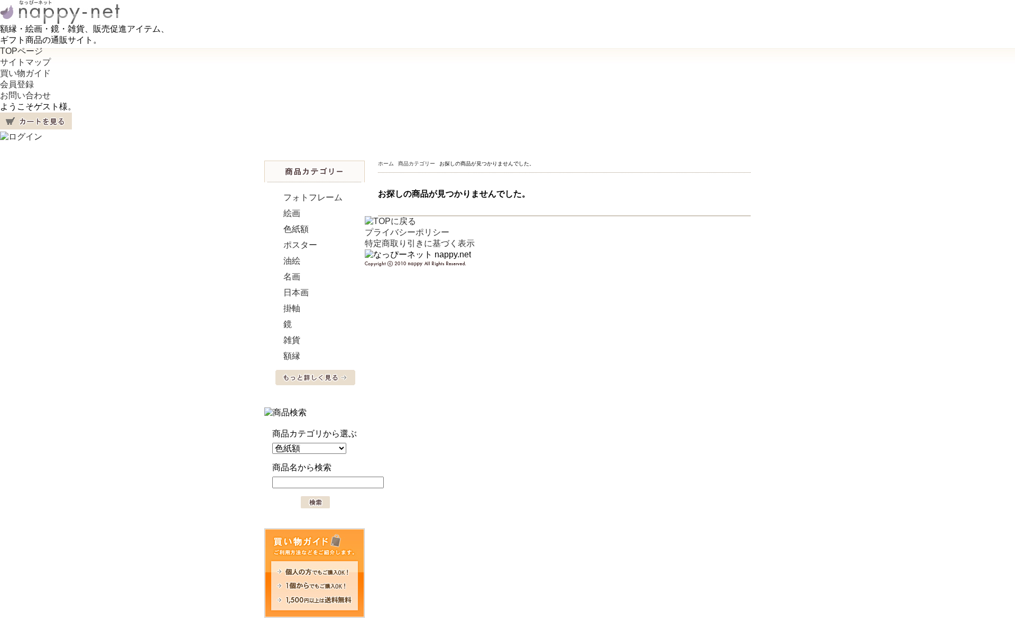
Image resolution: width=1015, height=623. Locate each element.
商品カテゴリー (416, 163)
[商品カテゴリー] (314, 179)
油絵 (291, 260)
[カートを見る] (36, 126)
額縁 (291, 355)
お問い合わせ (25, 95)
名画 (291, 276)
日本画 (296, 292)
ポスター (300, 244)
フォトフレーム (313, 197)
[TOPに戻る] (390, 221)
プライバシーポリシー (407, 232)
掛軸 (291, 308)
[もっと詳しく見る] (315, 382)
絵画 (291, 213)
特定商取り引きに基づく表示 (420, 243)
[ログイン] (21, 136)
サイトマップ (25, 62)
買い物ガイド (25, 73)
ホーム (386, 163)
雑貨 (291, 340)
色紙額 (296, 229)
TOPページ (21, 51)
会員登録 (17, 84)
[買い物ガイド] (314, 614)
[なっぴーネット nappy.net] (59, 20)
